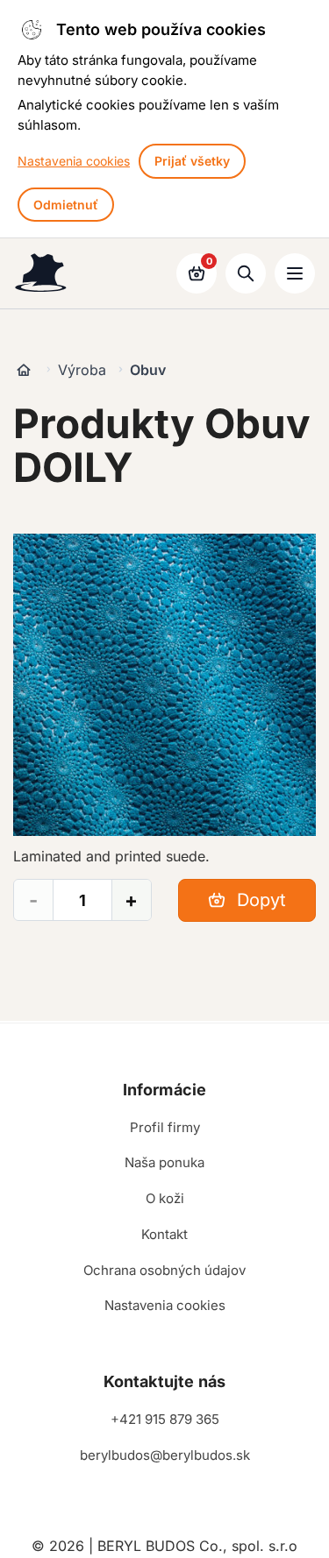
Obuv (148, 370)
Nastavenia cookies (74, 160)
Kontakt (164, 1234)
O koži (165, 1198)
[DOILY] (164, 685)
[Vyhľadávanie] (245, 273)
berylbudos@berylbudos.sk (165, 1455)
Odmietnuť (65, 204)
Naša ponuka (164, 1162)
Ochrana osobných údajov (164, 1270)
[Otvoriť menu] (295, 273)
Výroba (82, 370)
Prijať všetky (192, 160)
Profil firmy (165, 1127)
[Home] (23, 369)
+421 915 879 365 (165, 1419)
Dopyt (259, 899)
